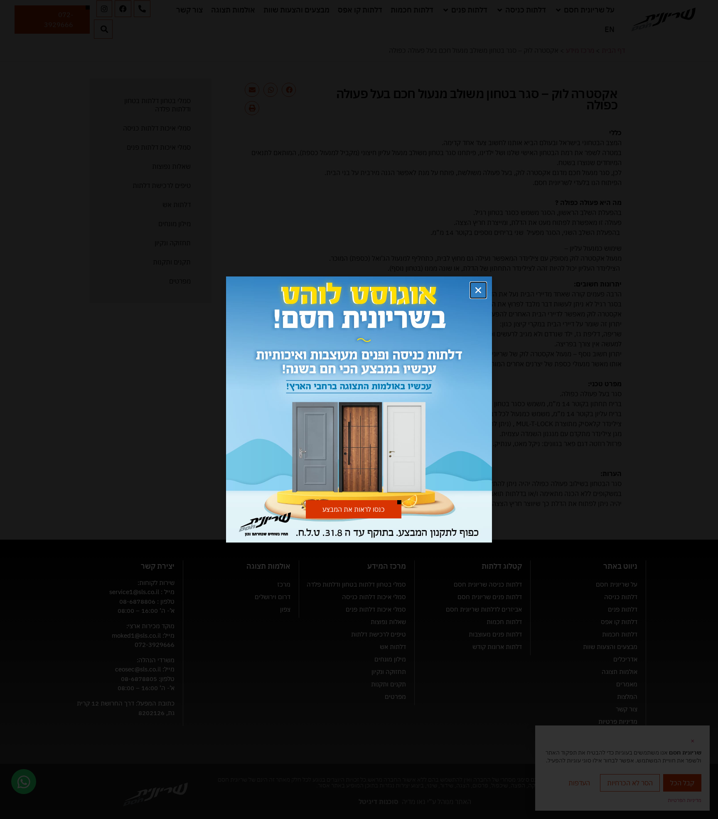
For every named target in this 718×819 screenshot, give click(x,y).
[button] (478, 290)
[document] (359, 409)
